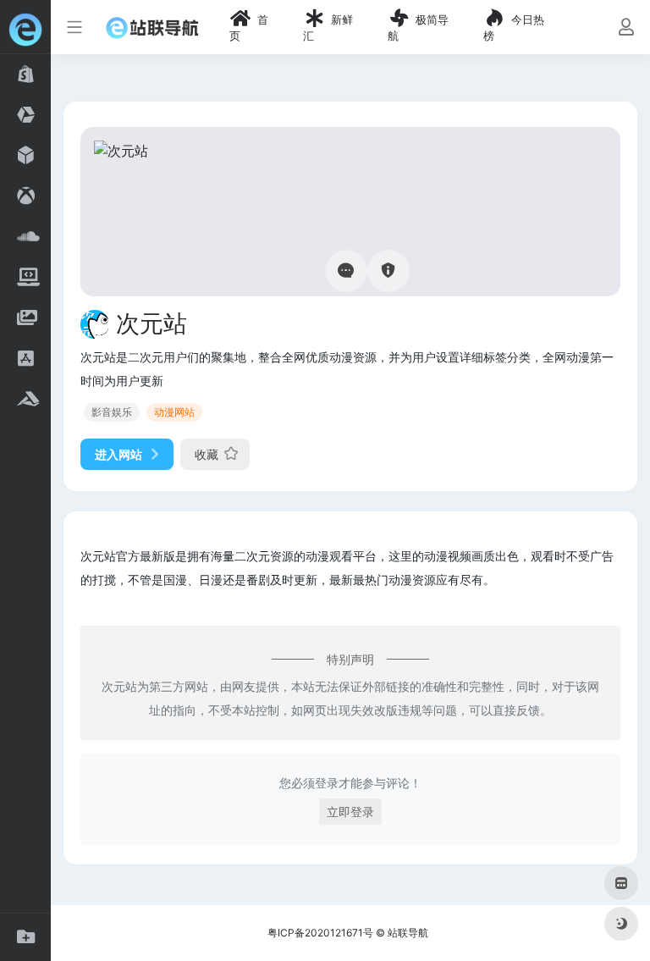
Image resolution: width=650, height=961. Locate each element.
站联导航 (408, 932)
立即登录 (350, 811)
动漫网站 (174, 412)
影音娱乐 (111, 412)
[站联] (152, 27)
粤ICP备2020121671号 (320, 932)
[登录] (625, 28)
